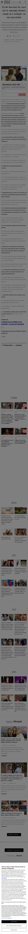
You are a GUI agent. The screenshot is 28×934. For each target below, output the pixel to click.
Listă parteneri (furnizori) (6, 918)
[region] (14, 898)
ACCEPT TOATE (14, 921)
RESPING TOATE (14, 929)
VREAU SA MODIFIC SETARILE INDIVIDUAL (14, 925)
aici (10, 891)
